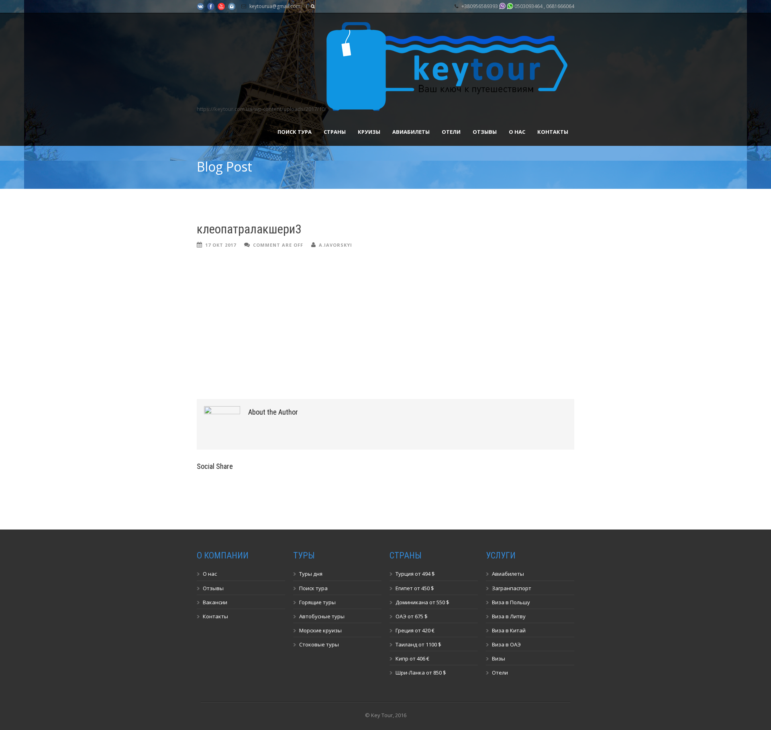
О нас (517, 131)
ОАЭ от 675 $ (412, 616)
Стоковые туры (319, 644)
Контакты (552, 131)
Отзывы (485, 131)
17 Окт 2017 (220, 245)
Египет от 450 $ (415, 588)
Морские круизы (320, 630)
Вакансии (215, 602)
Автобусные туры (322, 616)
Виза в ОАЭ (506, 644)
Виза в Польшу (511, 602)
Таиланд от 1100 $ (418, 644)
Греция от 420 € (415, 630)
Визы (498, 658)
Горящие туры (317, 602)
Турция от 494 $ (415, 573)
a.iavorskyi (335, 245)
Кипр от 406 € (412, 658)
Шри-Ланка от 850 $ (421, 672)
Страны (335, 131)
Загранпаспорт (511, 588)
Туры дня (310, 573)
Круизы (369, 131)
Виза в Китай (509, 630)
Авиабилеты (411, 131)
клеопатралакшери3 (249, 229)
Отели (451, 131)
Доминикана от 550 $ (422, 602)
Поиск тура (294, 131)
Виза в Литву (509, 616)
